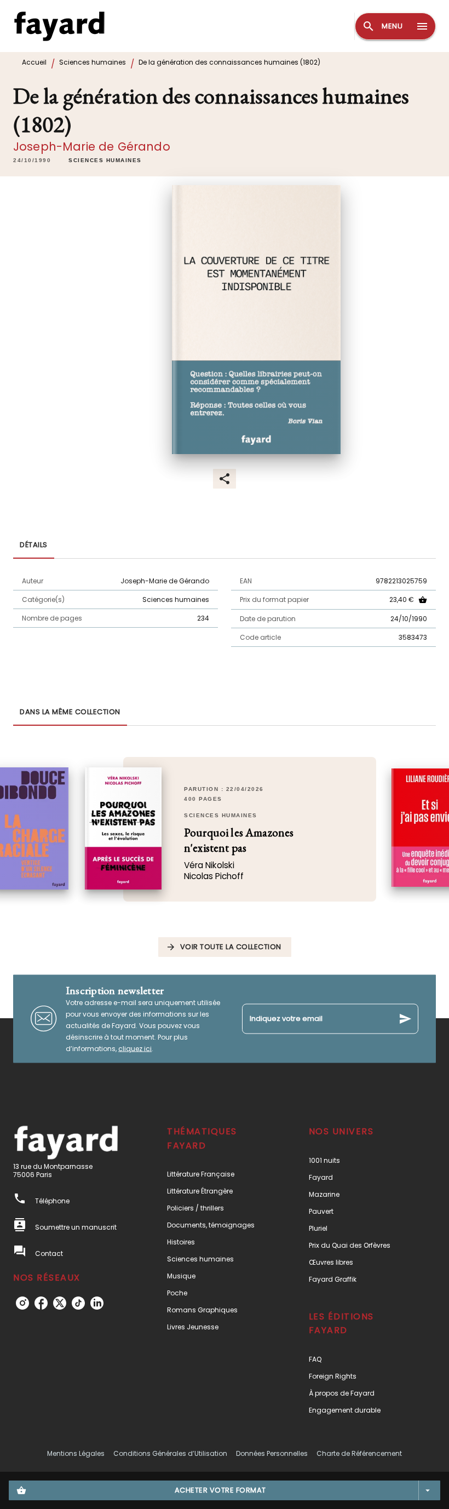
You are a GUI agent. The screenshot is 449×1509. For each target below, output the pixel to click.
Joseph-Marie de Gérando (91, 146)
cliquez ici (135, 1048)
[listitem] (22, 1303)
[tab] (33, 545)
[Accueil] (59, 26)
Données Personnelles (272, 1453)
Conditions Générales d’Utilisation (170, 1453)
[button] (105, 160)
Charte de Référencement (359, 1453)
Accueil (34, 62)
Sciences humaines (92, 62)
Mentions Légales (76, 1453)
